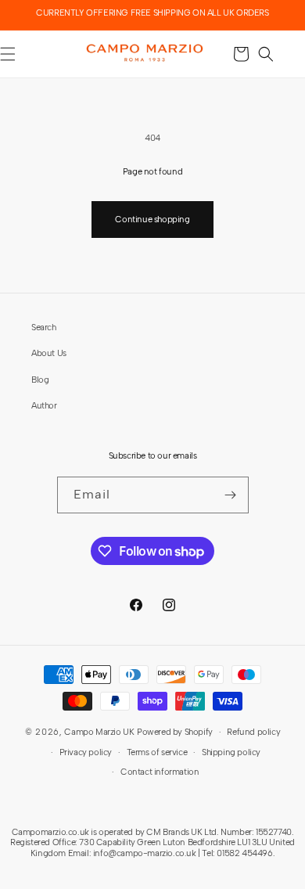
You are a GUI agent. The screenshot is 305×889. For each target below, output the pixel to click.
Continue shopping (152, 219)
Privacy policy (85, 752)
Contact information (159, 771)
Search (43, 327)
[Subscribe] (231, 495)
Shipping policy (231, 752)
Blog (39, 379)
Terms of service (157, 752)
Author (44, 405)
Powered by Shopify (175, 731)
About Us (48, 352)
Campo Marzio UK (99, 731)
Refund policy (253, 731)
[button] (266, 54)
